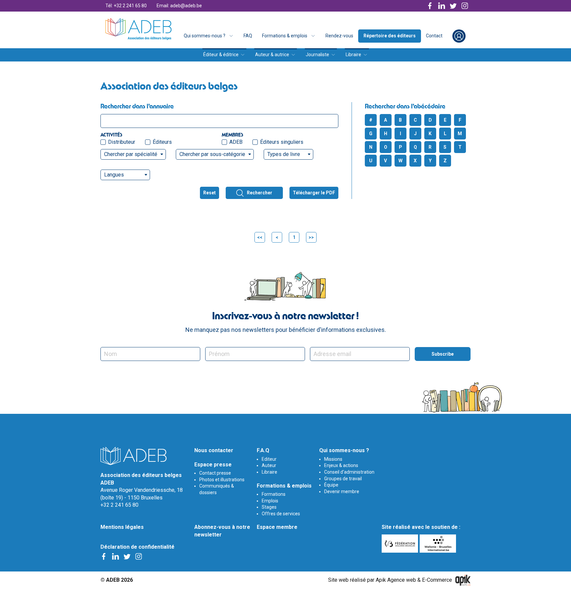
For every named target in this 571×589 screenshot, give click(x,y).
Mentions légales (122, 527)
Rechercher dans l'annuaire (137, 106)
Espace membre (277, 527)
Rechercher (259, 192)
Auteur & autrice (272, 54)
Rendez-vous (339, 35)
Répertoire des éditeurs (389, 35)
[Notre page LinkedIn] (441, 6)
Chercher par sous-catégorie (212, 154)
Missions (333, 459)
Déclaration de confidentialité (137, 547)
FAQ (248, 35)
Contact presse (215, 473)
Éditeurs (162, 142)
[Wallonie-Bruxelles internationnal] (439, 543)
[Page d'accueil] (138, 29)
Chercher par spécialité (130, 154)
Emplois (270, 500)
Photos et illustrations (222, 479)
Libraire (353, 54)
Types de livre (283, 154)
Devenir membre (341, 491)
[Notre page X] (453, 6)
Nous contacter (213, 450)
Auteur (269, 465)
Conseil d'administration (349, 472)
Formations (274, 494)
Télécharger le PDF (314, 192)
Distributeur (121, 142)
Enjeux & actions (341, 465)
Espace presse (213, 464)
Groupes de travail (343, 478)
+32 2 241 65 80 (119, 505)
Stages (269, 507)
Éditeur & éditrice (221, 54)
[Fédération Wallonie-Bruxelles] (401, 543)
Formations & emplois (284, 35)
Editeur (269, 459)
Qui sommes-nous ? (204, 35)
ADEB (236, 142)
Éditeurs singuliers (281, 142)
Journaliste (317, 54)
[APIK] (463, 580)
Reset (209, 192)
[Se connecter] (459, 36)
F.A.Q (263, 450)
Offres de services (281, 513)
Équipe (331, 485)
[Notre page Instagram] (465, 6)
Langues (114, 175)
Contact (434, 35)
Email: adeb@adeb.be (179, 5)
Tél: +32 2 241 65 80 (126, 5)
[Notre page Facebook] (430, 6)
